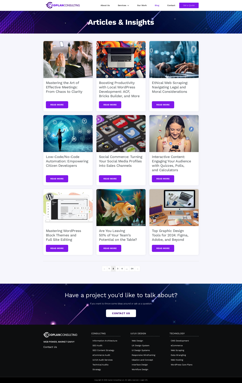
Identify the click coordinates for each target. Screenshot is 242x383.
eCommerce (177, 345)
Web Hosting (177, 360)
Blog (157, 5)
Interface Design (140, 364)
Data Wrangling (178, 355)
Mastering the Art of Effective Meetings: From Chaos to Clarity (64, 87)
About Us (105, 5)
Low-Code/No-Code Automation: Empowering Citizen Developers (67, 161)
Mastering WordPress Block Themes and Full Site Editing (63, 235)
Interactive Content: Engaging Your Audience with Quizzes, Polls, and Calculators (171, 163)
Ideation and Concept (142, 360)
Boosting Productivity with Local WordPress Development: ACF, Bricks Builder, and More (119, 89)
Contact (171, 5)
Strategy (97, 369)
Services (122, 5)
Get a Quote (189, 5)
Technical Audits (100, 364)
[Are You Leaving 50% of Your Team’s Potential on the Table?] (121, 207)
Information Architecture (105, 341)
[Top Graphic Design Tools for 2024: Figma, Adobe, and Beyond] (174, 207)
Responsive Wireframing (143, 355)
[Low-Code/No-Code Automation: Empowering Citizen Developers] (68, 133)
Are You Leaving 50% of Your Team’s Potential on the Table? (118, 235)
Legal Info (144, 380)
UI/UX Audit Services (103, 360)
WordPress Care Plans (181, 364)
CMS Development (180, 341)
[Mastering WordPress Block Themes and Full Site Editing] (68, 207)
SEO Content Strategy (103, 350)
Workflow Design (140, 369)
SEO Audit (97, 345)
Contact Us (121, 313)
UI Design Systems (141, 350)
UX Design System (140, 345)
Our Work (142, 5)
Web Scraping (177, 350)
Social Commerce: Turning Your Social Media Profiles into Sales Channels (120, 161)
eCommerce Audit (101, 355)
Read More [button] (57, 105)
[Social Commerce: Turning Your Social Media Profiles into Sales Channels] (121, 133)
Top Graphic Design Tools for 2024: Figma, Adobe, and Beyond (170, 235)
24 (132, 268)
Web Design (137, 341)
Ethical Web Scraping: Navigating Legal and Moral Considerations (170, 87)
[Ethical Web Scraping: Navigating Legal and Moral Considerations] (174, 59)
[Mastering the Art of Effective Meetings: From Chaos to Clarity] (68, 59)
